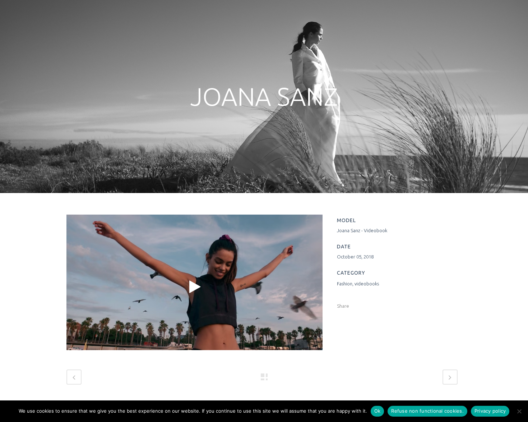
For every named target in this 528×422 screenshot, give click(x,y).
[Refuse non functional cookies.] (519, 411)
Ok (377, 411)
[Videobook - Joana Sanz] (194, 287)
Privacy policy (490, 411)
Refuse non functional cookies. (427, 411)
